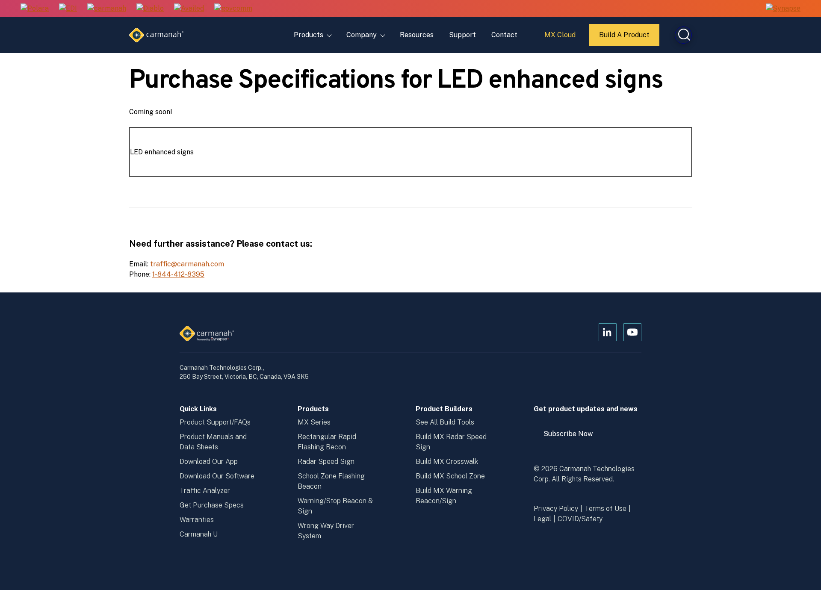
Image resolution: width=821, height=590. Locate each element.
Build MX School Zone (450, 476)
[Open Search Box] (683, 35)
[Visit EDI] (68, 8)
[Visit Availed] (189, 8)
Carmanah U (199, 534)
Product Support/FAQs (215, 422)
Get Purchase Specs (212, 505)
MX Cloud (561, 38)
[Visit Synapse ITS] (783, 8)
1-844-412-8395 (178, 274)
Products (308, 35)
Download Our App (209, 461)
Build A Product (624, 38)
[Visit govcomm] (233, 8)
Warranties (197, 520)
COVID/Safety (580, 519)
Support (462, 35)
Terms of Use (605, 508)
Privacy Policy (556, 508)
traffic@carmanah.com (187, 264)
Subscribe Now (572, 437)
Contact (504, 35)
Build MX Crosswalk (447, 461)
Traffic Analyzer (205, 491)
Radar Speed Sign (326, 461)
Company (361, 35)
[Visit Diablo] (150, 8)
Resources (417, 35)
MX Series (314, 422)
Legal (542, 519)
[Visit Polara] (35, 8)
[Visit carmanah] (106, 8)
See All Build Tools (445, 422)
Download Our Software (217, 476)
